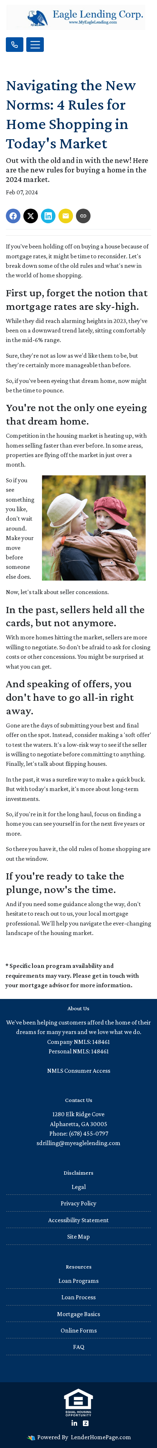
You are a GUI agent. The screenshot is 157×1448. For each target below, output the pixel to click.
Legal (79, 1186)
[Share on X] (30, 216)
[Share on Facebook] (13, 216)
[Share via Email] (65, 216)
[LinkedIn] (74, 1423)
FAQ (78, 1346)
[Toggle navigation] (35, 44)
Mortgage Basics (78, 1314)
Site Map (78, 1236)
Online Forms (79, 1330)
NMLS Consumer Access (78, 1070)
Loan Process (78, 1297)
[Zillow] (85, 1423)
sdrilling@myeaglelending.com (78, 1143)
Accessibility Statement (78, 1220)
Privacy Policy (78, 1203)
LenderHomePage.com (101, 1437)
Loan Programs (78, 1280)
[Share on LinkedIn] (48, 216)
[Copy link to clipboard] (83, 216)
